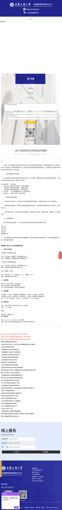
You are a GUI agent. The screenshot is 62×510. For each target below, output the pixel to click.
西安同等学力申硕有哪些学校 (9, 362)
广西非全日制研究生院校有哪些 (9, 357)
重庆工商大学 (35, 472)
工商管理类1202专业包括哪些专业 (10, 349)
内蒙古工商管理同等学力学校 (9, 398)
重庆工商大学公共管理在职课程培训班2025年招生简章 (15, 336)
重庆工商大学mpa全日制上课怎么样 (10, 372)
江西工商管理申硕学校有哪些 (9, 403)
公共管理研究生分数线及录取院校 (10, 385)
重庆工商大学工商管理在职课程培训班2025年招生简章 (15, 339)
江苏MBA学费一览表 (6, 408)
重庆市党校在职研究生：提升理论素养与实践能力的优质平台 (17, 388)
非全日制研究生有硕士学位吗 (9, 359)
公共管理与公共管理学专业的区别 (10, 354)
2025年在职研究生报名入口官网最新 (10, 401)
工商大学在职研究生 (37, 470)
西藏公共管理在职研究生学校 (9, 342)
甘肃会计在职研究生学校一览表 (9, 395)
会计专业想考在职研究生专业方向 (10, 380)
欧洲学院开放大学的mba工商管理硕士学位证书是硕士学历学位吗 (18, 370)
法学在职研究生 (36, 474)
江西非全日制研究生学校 (7, 347)
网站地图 (38, 507)
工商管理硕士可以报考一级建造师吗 (10, 352)
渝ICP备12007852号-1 (52, 507)
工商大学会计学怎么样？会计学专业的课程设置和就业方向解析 (18, 344)
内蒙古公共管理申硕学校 (7, 390)
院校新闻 (30, 88)
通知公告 (30, 97)
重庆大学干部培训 (36, 478)
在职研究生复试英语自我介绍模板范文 (11, 393)
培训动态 (30, 92)
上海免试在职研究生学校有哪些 (9, 365)
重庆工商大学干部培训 (37, 481)
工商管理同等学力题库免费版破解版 (10, 411)
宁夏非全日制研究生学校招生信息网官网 (12, 367)
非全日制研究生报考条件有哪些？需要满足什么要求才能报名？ (18, 413)
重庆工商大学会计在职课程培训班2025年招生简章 (14, 334)
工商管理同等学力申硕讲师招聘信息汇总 (12, 375)
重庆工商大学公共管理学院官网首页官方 (12, 377)
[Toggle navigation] (31, 18)
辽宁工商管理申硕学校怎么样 (9, 406)
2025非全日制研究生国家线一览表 (10, 383)
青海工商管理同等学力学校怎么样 (10, 416)
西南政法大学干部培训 (37, 476)
